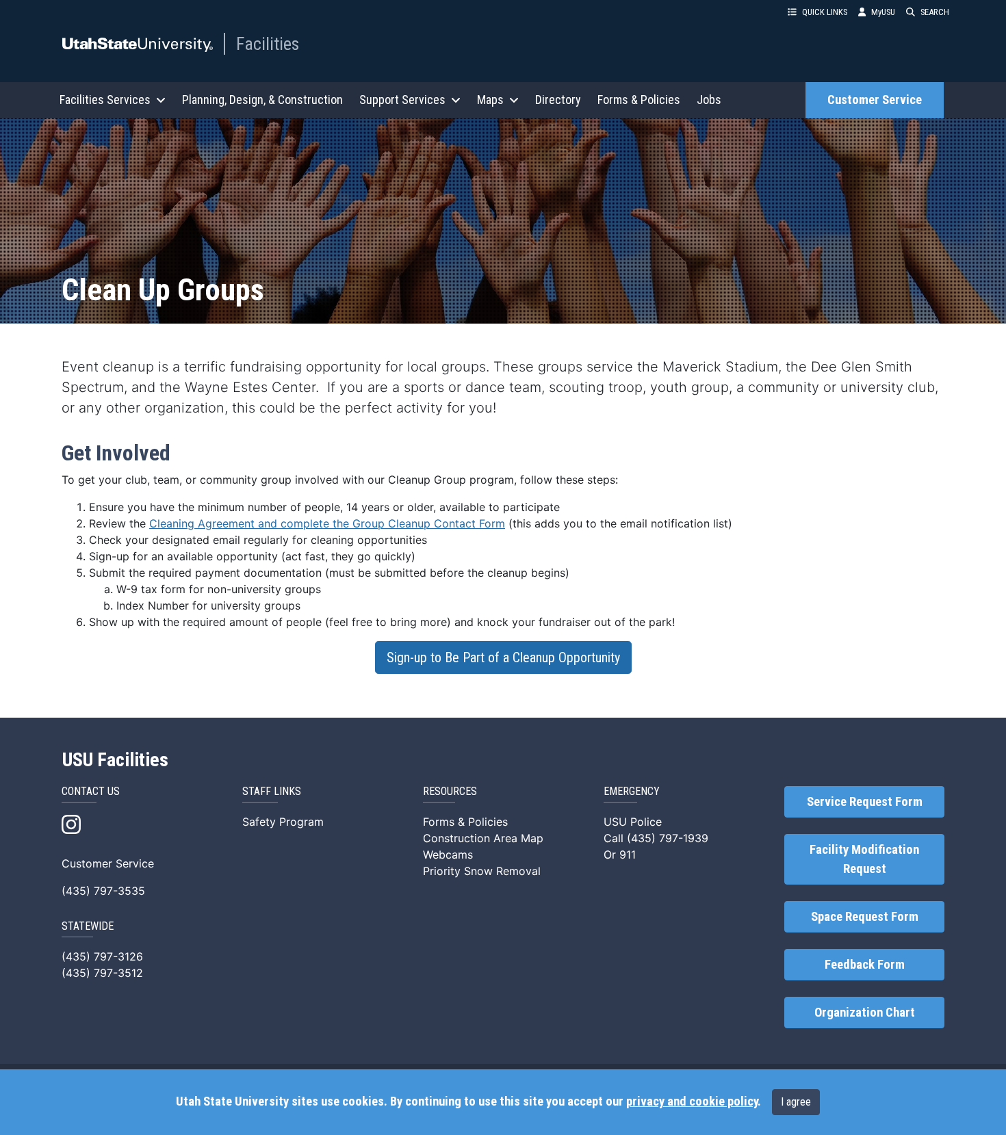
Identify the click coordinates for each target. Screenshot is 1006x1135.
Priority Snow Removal (482, 871)
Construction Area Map (483, 838)
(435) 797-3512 (102, 973)
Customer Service (874, 99)
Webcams (448, 854)
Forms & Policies (638, 99)
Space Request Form (864, 916)
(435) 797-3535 (103, 891)
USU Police (633, 822)
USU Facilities (115, 760)
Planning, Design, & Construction (262, 99)
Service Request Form (865, 801)
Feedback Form (865, 964)
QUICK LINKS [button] (824, 12)
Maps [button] (490, 99)
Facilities (267, 44)
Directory (558, 99)
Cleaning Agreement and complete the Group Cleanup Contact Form (327, 523)
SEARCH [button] (934, 12)
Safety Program (283, 822)
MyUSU (883, 12)
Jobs (709, 99)
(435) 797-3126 (102, 956)
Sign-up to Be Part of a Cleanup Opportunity (503, 657)
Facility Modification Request (864, 859)
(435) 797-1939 (667, 838)
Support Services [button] (402, 99)
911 (627, 854)
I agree (796, 1101)
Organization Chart (864, 1012)
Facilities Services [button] (105, 99)
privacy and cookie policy (692, 1101)
